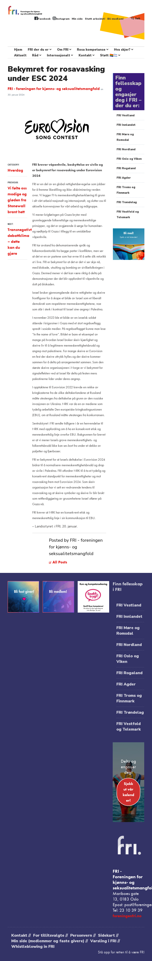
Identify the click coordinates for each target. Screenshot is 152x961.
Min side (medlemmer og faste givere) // (49, 941)
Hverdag (15, 170)
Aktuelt (20, 55)
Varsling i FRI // (105, 941)
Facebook (44, 19)
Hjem (18, 49)
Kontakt (85, 55)
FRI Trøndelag (127, 202)
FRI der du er (38, 49)
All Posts (59, 562)
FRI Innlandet (126, 125)
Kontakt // (21, 935)
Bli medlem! (115, 19)
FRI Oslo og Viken (129, 159)
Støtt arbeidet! (95, 19)
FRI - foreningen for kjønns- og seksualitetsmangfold (54, 88)
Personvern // (83, 935)
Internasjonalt (58, 55)
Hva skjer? (122, 49)
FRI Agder (124, 178)
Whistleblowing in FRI (32, 946)
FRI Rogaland (126, 168)
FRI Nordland (126, 149)
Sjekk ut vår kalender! (128, 792)
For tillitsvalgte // (50, 935)
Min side (77, 19)
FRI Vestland (126, 115)
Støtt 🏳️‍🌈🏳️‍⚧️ (108, 55)
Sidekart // (108, 935)
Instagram (63, 19)
